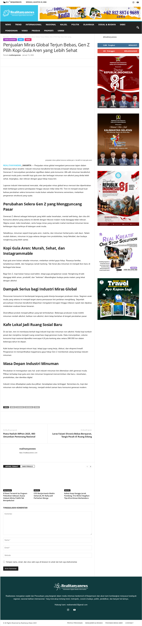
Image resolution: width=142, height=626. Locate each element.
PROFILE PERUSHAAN (75, 623)
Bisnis (13, 407)
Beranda (6, 37)
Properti (49, 30)
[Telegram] (44, 62)
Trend (18, 24)
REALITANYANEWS (12, 165)
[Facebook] (6, 62)
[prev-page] (87, 466)
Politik (75, 24)
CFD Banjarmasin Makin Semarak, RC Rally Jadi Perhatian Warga (44, 495)
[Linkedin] (31, 62)
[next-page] (90, 466)
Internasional (34, 24)
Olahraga (88, 24)
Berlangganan (130, 51)
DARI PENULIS (27, 466)
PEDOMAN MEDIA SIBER (114, 623)
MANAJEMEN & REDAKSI (94, 623)
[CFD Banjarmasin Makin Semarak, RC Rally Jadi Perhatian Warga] (47, 481)
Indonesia (28, 407)
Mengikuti (133, 45)
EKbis (122, 24)
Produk (36, 30)
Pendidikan (11, 30)
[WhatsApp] (25, 62)
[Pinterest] (18, 62)
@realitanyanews (110, 37)
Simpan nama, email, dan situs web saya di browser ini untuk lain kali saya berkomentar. (41, 562)
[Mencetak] (38, 62)
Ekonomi (20, 407)
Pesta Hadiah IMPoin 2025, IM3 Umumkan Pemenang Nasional (19, 435)
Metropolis (7, 490)
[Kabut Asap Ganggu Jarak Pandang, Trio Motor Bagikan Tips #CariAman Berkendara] (78, 481)
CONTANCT (129, 623)
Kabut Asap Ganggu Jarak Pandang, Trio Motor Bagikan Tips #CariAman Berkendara (76, 495)
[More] (57, 62)
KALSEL (63, 24)
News (8, 24)
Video (25, 30)
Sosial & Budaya (107, 24)
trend (37, 407)
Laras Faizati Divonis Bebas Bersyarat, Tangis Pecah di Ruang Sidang (72, 435)
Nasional (51, 24)
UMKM (61, 30)
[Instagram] (133, 3)
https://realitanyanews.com (28, 453)
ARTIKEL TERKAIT (11, 466)
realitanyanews (15, 55)
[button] (138, 28)
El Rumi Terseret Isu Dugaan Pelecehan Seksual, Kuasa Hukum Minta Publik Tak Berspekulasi (15, 497)
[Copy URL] (50, 62)
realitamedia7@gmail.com (77, 605)
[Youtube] (137, 3)
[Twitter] (12, 62)
